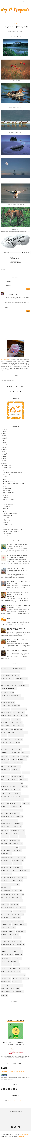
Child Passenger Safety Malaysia (10, 739)
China (3, 742)
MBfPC (21, 837)
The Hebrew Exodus (8, 487)
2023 (3, 435)
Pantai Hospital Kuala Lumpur (10, 890)
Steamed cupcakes (6, 944)
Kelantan (17, 823)
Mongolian (4, 860)
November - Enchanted (8, 478)
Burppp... (3, 732)
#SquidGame (22, 685)
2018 (3, 444)
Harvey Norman (16, 800)
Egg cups (3, 766)
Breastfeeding (5, 729)
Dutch (12, 759)
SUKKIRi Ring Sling (16, 921)
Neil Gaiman (16, 867)
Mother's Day (5, 864)
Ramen (20, 907)
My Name (5, 522)
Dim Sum (23, 756)
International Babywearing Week (10, 816)
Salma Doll (5, 501)
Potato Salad (6, 517)
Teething (3, 961)
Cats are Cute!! (6, 474)
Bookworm (15, 722)
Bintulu (22, 715)
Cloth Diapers (13, 742)
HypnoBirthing (14, 806)
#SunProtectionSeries (7, 688)
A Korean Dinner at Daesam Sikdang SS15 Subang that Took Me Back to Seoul (17, 570)
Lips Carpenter (17, 833)
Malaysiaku (13, 840)
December (6, 465)
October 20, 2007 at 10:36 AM (11, 294)
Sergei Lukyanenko (6, 931)
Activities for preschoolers (9, 705)
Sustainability (16, 951)
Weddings (22, 978)
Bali (2, 715)
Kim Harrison (5, 826)
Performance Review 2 (8, 524)
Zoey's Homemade (6, 991)
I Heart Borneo (15, 810)
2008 (3, 462)
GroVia (13, 796)
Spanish (15, 938)
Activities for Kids (6, 702)
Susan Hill (4, 951)
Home (23, 803)
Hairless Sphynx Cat (8, 504)
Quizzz (3, 904)
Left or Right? (6, 508)
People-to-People (6, 894)
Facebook (14, 773)
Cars (10, 736)
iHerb (2, 995)
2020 (3, 440)
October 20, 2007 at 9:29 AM (11, 283)
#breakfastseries (6, 699)
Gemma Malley (5, 789)
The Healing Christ (7, 485)
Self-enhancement (6, 928)
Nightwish (13, 870)
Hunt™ (3, 806)
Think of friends (7, 495)
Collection (15, 749)
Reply (28, 289)
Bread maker (16, 725)
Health (3, 803)
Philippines (4, 897)
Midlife (16, 850)
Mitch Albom (5, 853)
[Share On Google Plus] (26, 252)
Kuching (3, 830)
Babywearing (5, 712)
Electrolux (14, 766)
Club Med (4, 746)
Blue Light (4, 722)
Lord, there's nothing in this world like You (13, 472)
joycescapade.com (5, 359)
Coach (13, 746)
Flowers (21, 779)
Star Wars (4, 941)
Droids (3, 759)
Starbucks (15, 941)
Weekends (15, 981)
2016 (3, 447)
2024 (3, 433)
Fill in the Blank (16, 776)
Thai (14, 965)
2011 (3, 456)
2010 (3, 458)
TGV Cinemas (4, 958)
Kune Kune (6, 476)
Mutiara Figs (4, 867)
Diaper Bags (13, 756)
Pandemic (4, 887)
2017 (3, 446)
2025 (3, 431)
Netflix (3, 870)
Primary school (5, 901)
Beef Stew (5, 511)
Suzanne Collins (6, 954)
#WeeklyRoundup (6, 692)
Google (3, 796)
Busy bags (15, 732)
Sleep (14, 934)
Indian (3, 813)
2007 (3, 463)
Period (18, 894)
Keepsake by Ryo (5, 823)
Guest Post (22, 796)
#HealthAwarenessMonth (8, 675)
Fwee (14, 786)
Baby (21, 709)
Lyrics (12, 837)
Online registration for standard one (12, 877)
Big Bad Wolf (11, 715)
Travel (14, 968)
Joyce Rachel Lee (9, 293)
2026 (3, 430)
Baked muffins (17, 712)
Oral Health (4, 880)
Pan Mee (3, 884)
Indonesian (13, 813)
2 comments (5, 252)
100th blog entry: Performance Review (12, 526)
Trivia (23, 968)
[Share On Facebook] (24, 252)
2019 (3, 442)
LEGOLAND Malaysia (16, 830)
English (3, 769)
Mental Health (5, 850)
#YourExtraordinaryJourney (9, 695)
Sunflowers (14, 948)
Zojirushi (18, 991)
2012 (3, 454)
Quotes (12, 904)
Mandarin (15, 843)
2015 (3, 449)
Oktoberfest (4, 874)
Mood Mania (15, 860)
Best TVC (5, 528)
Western (3, 985)
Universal (13, 971)
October (6, 469)
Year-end (12, 988)
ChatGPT (18, 736)
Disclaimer (21, 1136)
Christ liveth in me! (7, 515)
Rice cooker (13, 917)
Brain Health (5, 725)
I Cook (3, 810)
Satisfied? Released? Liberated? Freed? (12, 529)
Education (17, 763)
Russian (3, 921)
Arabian (13, 709)
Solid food (4, 938)
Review (3, 917)
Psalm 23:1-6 (6, 471)
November (6, 467)
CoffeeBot (4, 749)
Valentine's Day (17, 975)
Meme (20, 847)
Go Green (15, 793)
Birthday (4, 719)
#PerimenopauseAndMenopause (10, 682)
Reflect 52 (4, 914)
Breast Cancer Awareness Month (11, 503)
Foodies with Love (6, 783)
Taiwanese (15, 958)
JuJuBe (13, 820)
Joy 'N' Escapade (24, 1134)
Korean (16, 826)
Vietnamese (4, 978)
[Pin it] (28, 252)
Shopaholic (19, 931)
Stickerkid (19, 944)
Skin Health (4, 934)
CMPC (23, 732)
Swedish (17, 954)
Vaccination (4, 975)
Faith (15, 23)
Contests (4, 752)
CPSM (2, 736)
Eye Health (4, 773)
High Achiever (6, 519)
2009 (3, 460)
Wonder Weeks (15, 985)
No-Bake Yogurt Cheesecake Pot (18, 581)
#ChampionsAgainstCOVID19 (9, 672)
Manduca (4, 847)
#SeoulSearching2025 (7, 685)
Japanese (3, 820)
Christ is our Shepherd (8, 499)
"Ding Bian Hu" (6, 506)
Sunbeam (3, 948)
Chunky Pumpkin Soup (8, 492)
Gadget (22, 786)
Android (3, 709)
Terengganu (4, 965)
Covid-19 (14, 752)
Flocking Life (6, 497)
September (6, 533)
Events (13, 769)
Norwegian (23, 870)
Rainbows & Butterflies (8, 907)
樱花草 (4, 479)
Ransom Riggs (5, 911)
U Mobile (3, 971)
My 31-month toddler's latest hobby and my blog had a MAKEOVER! (17, 594)
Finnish (13, 779)
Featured (4, 776)
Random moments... (8, 510)
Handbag (4, 800)
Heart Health (14, 803)
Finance (3, 779)
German (16, 789)
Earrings (20, 759)
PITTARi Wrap (16, 880)
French (18, 783)
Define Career (6, 520)
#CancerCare (5, 668)
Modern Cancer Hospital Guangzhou (11, 857)
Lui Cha (3, 837)
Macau (3, 840)
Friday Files (4, 786)
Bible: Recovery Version (9, 481)
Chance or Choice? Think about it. (11, 531)
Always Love (6, 494)
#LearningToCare (6, 678)
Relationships (16, 914)
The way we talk (7, 488)
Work (2, 988)
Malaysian (4, 843)
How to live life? (7, 490)
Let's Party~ (4, 833)
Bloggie (14, 719)
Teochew (13, 961)
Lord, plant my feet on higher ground (12, 513)
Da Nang (24, 752)
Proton (17, 901)
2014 (3, 451)
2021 (3, 438)
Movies (15, 864)
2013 (3, 453)
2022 (3, 437)
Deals (3, 756)
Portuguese (15, 897)
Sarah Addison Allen (18, 924)
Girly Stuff (4, 793)
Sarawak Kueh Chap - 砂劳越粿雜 (17, 651)
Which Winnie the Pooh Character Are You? (13, 483)
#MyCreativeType (20, 678)
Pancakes (13, 884)
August (5, 535)
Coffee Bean (22, 746)
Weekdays (4, 981)
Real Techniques (18, 911)
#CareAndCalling (18, 668)
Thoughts (4, 968)
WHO (13, 978)
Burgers (16, 729)
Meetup (13, 847)
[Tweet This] (22, 252)
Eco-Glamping (5, 763)
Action (18, 699)
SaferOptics (4, 924)
